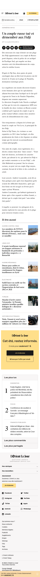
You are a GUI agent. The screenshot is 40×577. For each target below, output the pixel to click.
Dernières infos (9, 20)
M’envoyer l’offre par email (20, 359)
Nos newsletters (7, 471)
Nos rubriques (7, 466)
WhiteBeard (16, 570)
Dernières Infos (8, 28)
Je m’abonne (20, 353)
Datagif (9, 568)
